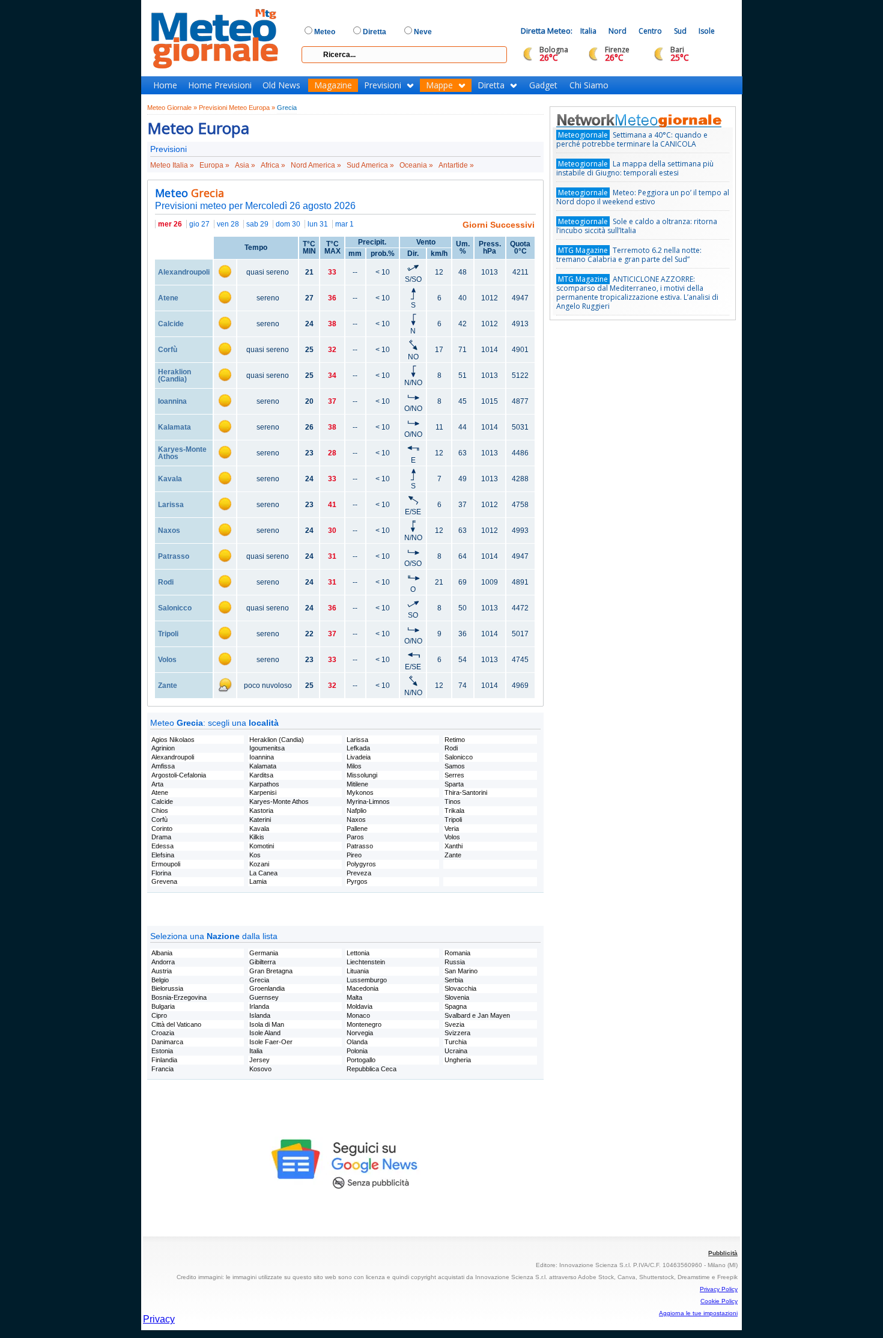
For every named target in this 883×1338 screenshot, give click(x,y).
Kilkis (256, 837)
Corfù (167, 349)
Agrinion (163, 748)
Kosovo (260, 1068)
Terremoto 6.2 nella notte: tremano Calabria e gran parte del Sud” (629, 254)
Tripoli (168, 634)
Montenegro (364, 1024)
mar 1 (344, 224)
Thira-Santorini (466, 792)
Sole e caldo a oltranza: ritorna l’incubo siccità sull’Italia (636, 226)
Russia (455, 961)
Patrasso (173, 556)
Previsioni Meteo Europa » (237, 107)
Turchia (456, 1041)
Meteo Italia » (172, 165)
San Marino (461, 971)
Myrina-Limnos (368, 801)
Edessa (162, 846)
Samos (455, 766)
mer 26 (170, 224)
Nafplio (356, 810)
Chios (159, 810)
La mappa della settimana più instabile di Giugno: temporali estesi (635, 168)
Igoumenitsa (267, 748)
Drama (161, 837)
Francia (162, 1068)
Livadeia (359, 757)
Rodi (166, 582)
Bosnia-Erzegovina (179, 997)
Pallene (357, 828)
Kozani (259, 864)
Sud (680, 31)
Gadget (543, 85)
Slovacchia (460, 988)
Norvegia (360, 1032)
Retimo (455, 739)
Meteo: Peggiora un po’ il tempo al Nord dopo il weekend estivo (642, 197)
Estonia (162, 1050)
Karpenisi (262, 792)
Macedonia (362, 988)
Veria (452, 828)
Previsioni (382, 85)
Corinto (161, 828)
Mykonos (360, 792)
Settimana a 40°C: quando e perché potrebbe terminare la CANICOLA (632, 139)
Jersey (259, 1059)
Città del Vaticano (176, 1024)
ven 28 (228, 224)
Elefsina (162, 855)
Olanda (357, 1041)
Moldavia (359, 1006)
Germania (263, 952)
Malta (354, 997)
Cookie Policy (719, 1301)
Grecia (287, 107)
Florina (161, 873)
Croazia (162, 1032)
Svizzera (457, 1032)
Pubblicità (723, 1253)
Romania (457, 952)
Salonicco (175, 608)
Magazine (333, 85)
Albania (161, 952)
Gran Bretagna (271, 971)
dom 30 (288, 224)
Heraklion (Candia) (174, 375)
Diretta (491, 85)
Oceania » (416, 165)
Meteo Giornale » (172, 107)
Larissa (171, 504)
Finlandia (164, 1059)
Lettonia (358, 952)
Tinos (453, 801)
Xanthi (454, 846)
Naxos (169, 530)
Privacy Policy (719, 1289)
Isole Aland (265, 1032)
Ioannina (172, 401)
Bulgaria (163, 1006)
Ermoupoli (165, 864)
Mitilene (357, 784)
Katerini (260, 819)
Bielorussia (167, 988)
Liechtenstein (366, 961)
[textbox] (404, 54)
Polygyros (361, 864)
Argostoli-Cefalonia (178, 775)
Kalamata (174, 427)
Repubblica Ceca (371, 1068)
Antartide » (456, 165)
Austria (161, 971)
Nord (617, 31)
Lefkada (358, 748)
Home (165, 85)
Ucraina (456, 1050)
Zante (167, 685)
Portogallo (361, 1059)
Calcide (171, 324)
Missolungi (362, 775)
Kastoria (261, 810)
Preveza (359, 873)
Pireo (354, 855)
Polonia (357, 1050)
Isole (707, 31)
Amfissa (163, 766)
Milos (354, 766)
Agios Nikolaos (173, 739)
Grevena (164, 881)
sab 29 (257, 224)
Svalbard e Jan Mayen (477, 1015)
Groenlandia (267, 988)
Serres (454, 775)
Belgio (160, 980)
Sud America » (370, 165)
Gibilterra (262, 961)
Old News (281, 85)
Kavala (170, 479)
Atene (168, 298)
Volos (167, 659)
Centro (650, 31)
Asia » (245, 165)
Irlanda (259, 1006)
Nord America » (316, 165)
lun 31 (318, 224)
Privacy (159, 1319)
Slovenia (457, 997)
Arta (157, 784)
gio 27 (199, 224)
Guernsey (264, 997)
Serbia (454, 980)
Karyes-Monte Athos (182, 453)
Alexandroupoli (184, 272)
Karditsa (261, 775)
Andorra (163, 961)
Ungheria (458, 1059)
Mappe (439, 85)
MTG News (656, 120)
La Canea (263, 873)
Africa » (273, 165)
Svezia (454, 1024)
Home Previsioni (220, 85)
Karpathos (264, 784)
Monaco (358, 1015)
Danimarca (167, 1041)
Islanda (259, 1015)
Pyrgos (357, 881)
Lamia (258, 881)
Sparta (454, 784)
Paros (355, 837)
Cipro (159, 1015)
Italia (588, 31)
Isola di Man (266, 1024)
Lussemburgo (367, 980)
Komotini (261, 846)
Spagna (456, 1006)
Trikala (454, 810)
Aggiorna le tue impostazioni (698, 1313)
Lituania (358, 971)
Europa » (214, 165)
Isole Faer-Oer (271, 1041)
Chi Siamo (588, 85)
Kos (255, 855)
